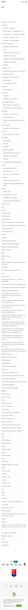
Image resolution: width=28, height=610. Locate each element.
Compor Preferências (7, 250)
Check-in (4, 131)
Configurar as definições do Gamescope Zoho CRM (14, 121)
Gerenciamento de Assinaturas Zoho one (11, 270)
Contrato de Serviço (6, 486)
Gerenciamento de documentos (9, 194)
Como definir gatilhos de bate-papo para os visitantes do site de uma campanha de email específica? (12, 337)
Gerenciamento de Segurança (8, 378)
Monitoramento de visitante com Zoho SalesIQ (14, 71)
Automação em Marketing (8, 149)
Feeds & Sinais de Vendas (8, 102)
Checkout (4, 452)
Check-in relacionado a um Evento (11, 134)
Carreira (3, 400)
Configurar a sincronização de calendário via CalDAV (13, 184)
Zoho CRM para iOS (7, 171)
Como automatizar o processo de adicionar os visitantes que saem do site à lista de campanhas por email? (13, 344)
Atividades (5, 65)
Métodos (4, 234)
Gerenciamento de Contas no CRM (11, 52)
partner (3, 492)
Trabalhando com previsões (9, 62)
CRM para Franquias (6, 455)
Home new (4, 474)
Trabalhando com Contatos (9, 55)
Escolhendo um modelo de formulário (10, 243)
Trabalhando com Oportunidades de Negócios (14, 59)
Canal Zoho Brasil (6, 216)
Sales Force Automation (7, 43)
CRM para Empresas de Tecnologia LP (11, 412)
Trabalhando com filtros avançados (11, 128)
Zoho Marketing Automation (8, 384)
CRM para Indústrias (6, 449)
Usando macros (6, 191)
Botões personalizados (7, 228)
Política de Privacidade (7, 406)
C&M (3, 489)
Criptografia (4, 369)
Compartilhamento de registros (9, 366)
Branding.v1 (4, 391)
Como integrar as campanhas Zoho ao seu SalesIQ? (14, 287)
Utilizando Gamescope (8, 117)
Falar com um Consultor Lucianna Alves (11, 424)
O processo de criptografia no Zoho (10, 372)
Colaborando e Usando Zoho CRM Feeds (12, 108)
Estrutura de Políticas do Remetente (10, 247)
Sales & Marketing (6, 219)
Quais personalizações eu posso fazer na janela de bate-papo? (13, 263)
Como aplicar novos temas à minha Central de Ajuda (14, 381)
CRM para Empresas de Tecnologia (10, 388)
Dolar (3, 207)
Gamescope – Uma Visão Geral (10, 114)
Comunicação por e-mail (7, 74)
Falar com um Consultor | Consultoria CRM (12, 501)
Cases (3, 273)
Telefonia (4, 86)
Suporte (3, 467)
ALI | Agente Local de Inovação (9, 533)
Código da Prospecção (7, 536)
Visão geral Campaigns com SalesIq (10, 290)
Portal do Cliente (5, 276)
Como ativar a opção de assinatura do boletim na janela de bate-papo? (13, 306)
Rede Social (4, 92)
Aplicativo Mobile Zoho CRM (9, 168)
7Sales (3, 539)
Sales (3, 434)
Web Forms (5, 159)
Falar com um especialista (8, 418)
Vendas (3, 495)
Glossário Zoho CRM (6, 403)
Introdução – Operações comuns (10, 37)
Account (3, 458)
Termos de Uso (5, 409)
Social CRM (5, 95)
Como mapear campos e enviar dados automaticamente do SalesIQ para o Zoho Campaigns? (11, 295)
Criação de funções (6, 360)
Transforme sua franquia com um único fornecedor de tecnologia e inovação (14, 514)
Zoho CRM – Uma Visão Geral (9, 22)
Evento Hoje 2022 (6, 470)
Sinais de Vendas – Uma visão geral (11, 105)
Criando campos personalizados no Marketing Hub (13, 284)
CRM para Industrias (6, 443)
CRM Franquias (5, 461)
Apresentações (5, 542)
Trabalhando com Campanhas (10, 156)
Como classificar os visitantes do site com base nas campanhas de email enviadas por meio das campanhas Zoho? (14, 317)
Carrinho (4, 446)
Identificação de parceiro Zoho (9, 240)
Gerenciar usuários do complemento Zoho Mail (13, 375)
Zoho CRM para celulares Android (11, 174)
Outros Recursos (5, 204)
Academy (4, 480)
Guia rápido (4, 237)
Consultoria (4, 498)
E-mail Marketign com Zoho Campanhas (12, 162)
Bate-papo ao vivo (6, 68)
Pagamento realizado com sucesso (10, 464)
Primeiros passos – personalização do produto (14, 34)
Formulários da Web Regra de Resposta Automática (14, 225)
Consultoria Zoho (6, 213)
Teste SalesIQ (5, 504)
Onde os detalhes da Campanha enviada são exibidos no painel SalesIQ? (12, 311)
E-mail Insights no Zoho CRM (10, 83)
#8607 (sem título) (6, 256)
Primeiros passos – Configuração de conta (13, 31)
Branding (4, 521)
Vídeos (3, 259)
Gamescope (4, 111)
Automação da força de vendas (10, 46)
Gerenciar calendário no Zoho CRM (11, 180)
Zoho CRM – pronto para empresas (11, 40)
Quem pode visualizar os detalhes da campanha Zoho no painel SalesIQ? (13, 301)
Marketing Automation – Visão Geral (11, 153)
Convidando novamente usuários (9, 357)
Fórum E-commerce (6, 440)
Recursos (4, 210)
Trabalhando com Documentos (10, 197)
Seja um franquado (6, 510)
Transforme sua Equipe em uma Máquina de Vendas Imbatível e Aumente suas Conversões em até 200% (14, 525)
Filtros (3, 253)
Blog (3, 437)
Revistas (4, 518)
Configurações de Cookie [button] (9, 605)
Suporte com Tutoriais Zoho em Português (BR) (13, 222)
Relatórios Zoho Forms (7, 354)
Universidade (5, 267)
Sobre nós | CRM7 (6, 477)
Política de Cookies (6, 397)
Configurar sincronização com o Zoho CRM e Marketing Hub (12, 280)
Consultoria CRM (5, 483)
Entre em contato (6, 394)
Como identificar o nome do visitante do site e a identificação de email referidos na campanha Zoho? (14, 350)
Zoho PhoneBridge (7, 89)
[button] (26, 1)
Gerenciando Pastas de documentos (11, 200)
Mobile (3, 165)
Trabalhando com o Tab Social (10, 98)
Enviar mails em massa (7, 231)
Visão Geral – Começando (9, 28)
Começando (4, 25)
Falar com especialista (7, 421)
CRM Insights (5, 137)
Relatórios (5, 143)
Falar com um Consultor (7, 415)
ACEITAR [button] (19, 605)
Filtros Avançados (6, 125)
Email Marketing (7, 80)
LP (2, 529)
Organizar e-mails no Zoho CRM (10, 77)
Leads (4, 49)
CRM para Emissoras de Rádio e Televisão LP (12, 431)
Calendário (4, 177)
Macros (3, 188)
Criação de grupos (6, 363)
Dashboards (6, 146)
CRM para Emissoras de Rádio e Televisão (11, 427)
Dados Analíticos (7, 140)
